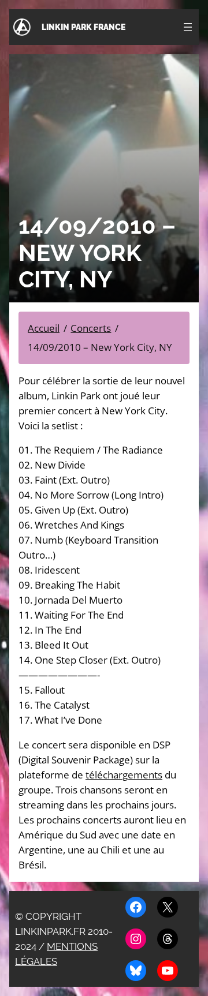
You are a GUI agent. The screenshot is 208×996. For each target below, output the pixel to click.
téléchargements (124, 774)
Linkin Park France (83, 27)
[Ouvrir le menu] (188, 27)
